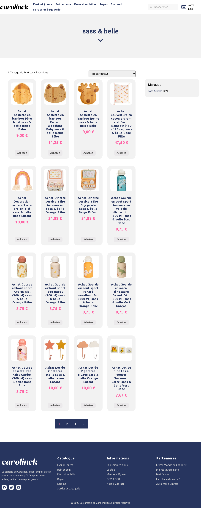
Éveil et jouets (42, 4)
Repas (104, 4)
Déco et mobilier (85, 4)
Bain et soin (63, 4)
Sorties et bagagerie (46, 9)
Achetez (22, 152)
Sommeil (116, 4)
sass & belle (155, 91)
